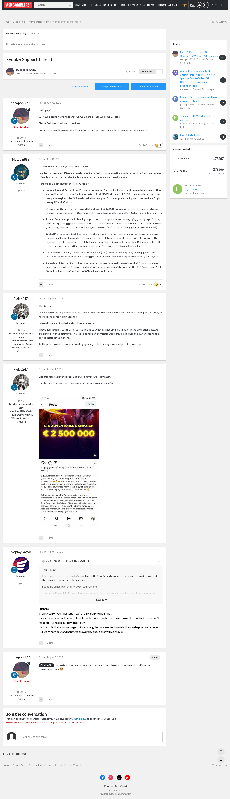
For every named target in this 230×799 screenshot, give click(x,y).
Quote (50, 145)
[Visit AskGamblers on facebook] (102, 777)
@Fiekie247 (46, 665)
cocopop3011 (28, 69)
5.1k (22, 190)
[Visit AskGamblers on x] (119, 777)
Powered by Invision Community (115, 793)
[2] (222, 5)
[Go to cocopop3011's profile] (10, 72)
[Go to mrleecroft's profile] (175, 73)
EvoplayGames (146, 145)
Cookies (124, 786)
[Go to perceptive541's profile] (175, 99)
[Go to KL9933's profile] (175, 118)
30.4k (22, 137)
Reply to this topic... (37, 736)
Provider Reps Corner (46, 73)
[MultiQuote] (41, 145)
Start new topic (80, 86)
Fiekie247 (21, 299)
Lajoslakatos (192, 189)
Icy (181, 138)
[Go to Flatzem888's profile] (21, 172)
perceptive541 (188, 104)
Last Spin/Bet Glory (191, 135)
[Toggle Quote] (43, 561)
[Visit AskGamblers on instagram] (110, 777)
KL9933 (184, 123)
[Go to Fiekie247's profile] (21, 311)
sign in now (79, 718)
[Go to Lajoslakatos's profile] (177, 189)
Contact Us (110, 786)
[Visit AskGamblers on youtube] (127, 777)
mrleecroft (185, 89)
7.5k (22, 330)
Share (131, 71)
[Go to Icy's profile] (175, 137)
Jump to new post (112, 86)
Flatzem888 (20, 159)
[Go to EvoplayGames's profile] (21, 565)
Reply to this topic (149, 86)
